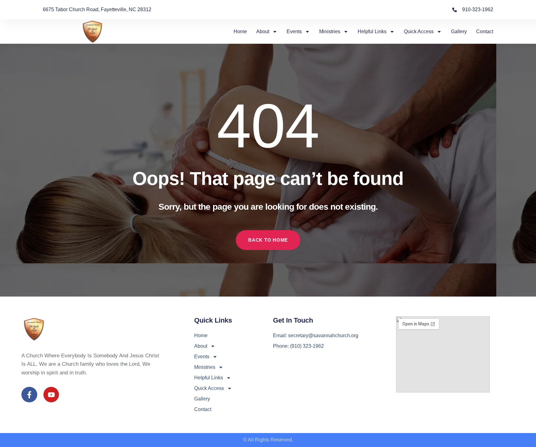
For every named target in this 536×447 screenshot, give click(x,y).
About (262, 31)
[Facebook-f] (29, 395)
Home (240, 31)
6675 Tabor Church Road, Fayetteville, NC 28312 (97, 9)
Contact (484, 31)
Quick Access (419, 31)
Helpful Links (372, 31)
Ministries (329, 31)
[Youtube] (51, 395)
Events (294, 31)
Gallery (459, 31)
